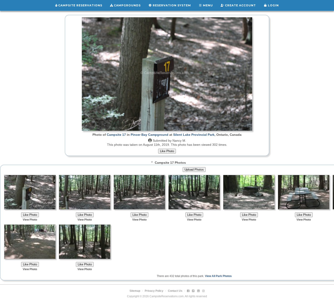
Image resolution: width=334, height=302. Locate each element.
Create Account (240, 5)
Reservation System (171, 5)
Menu (207, 5)
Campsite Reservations (79, 5)
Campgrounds (127, 5)
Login (273, 5)
